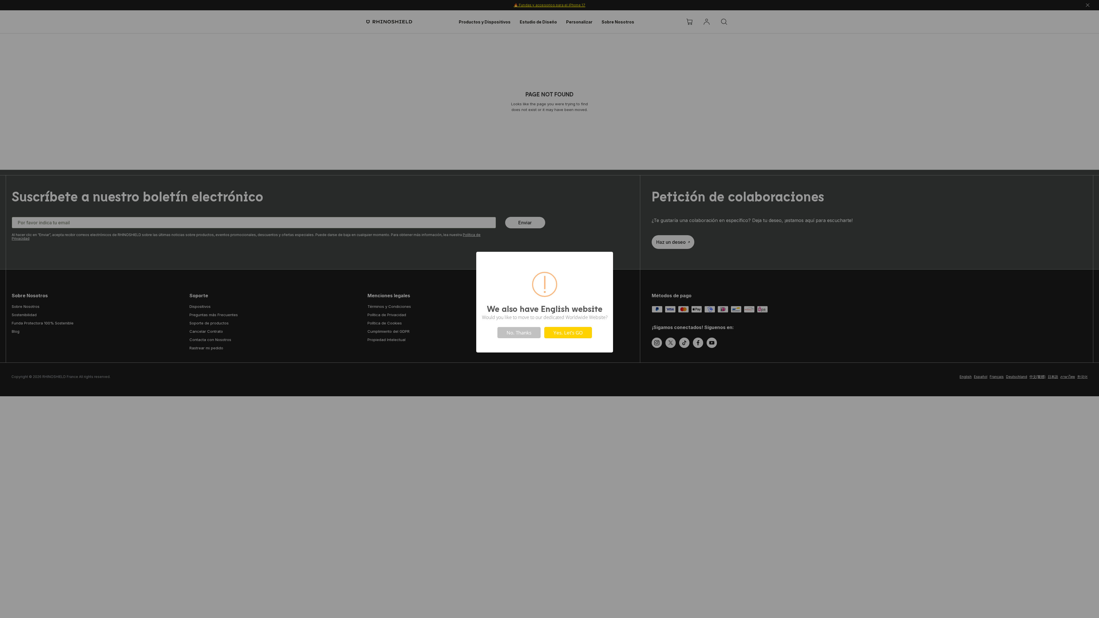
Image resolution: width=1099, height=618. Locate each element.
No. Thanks (519, 332)
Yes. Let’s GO (568, 332)
